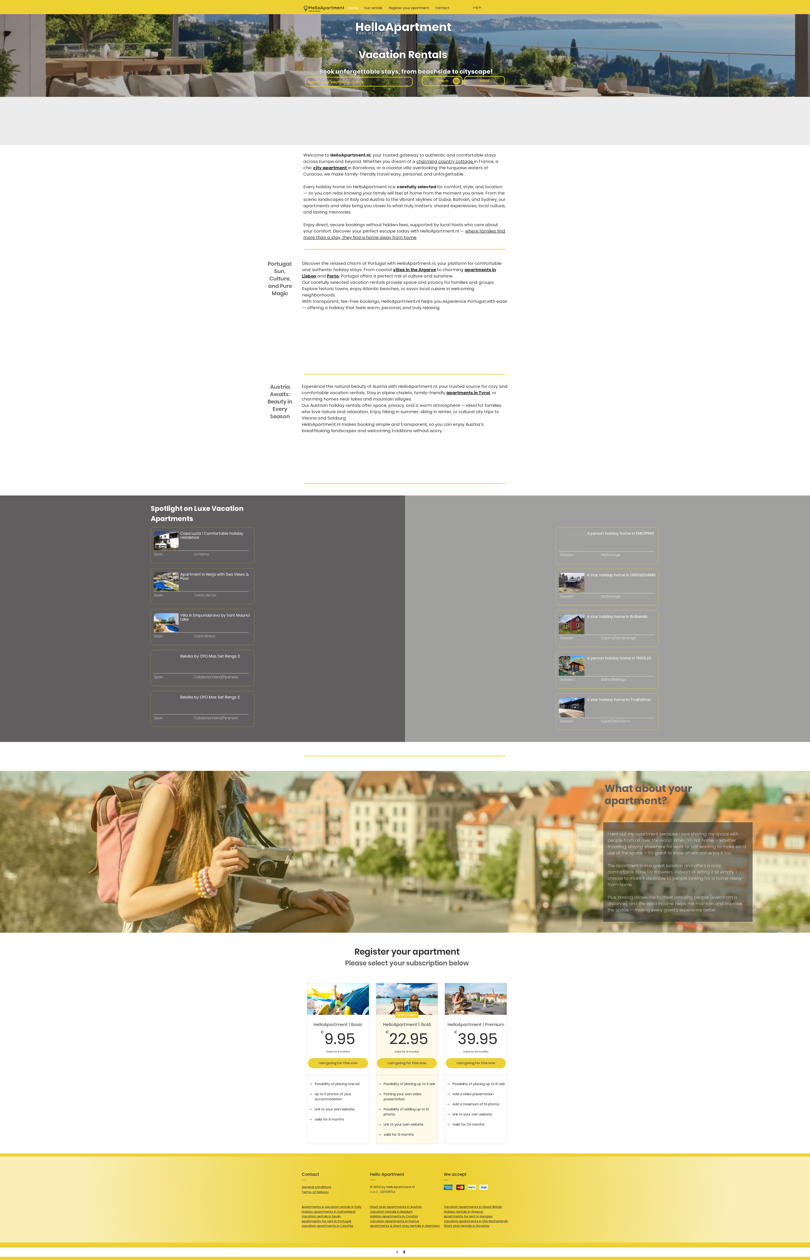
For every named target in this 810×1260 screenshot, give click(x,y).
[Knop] (174, 560)
